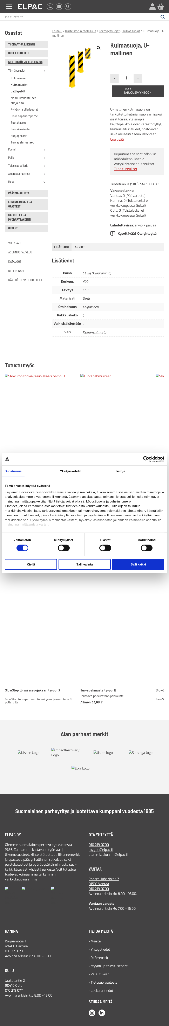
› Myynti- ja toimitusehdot (108, 966)
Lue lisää (117, 139)
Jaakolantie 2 (15, 980)
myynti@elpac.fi (101, 850)
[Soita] (50, 6)
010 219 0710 (14, 951)
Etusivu (57, 31)
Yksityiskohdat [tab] (70, 471)
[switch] (64, 548)
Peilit (11, 157)
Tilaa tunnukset (125, 169)
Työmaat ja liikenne (21, 44)
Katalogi (14, 261)
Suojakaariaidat (21, 129)
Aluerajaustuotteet (19, 173)
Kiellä (31, 564)
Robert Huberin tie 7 (104, 879)
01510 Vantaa (99, 884)
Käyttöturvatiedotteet (25, 280)
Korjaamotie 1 (15, 941)
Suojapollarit (19, 136)
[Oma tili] (152, 6)
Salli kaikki (138, 564)
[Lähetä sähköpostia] (59, 6)
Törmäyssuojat (16, 70)
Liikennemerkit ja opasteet (20, 204)
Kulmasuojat (19, 84)
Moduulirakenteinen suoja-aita (23, 100)
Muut (11, 181)
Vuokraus (15, 243)
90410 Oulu (13, 985)
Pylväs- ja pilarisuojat (24, 109)
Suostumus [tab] (13, 471)
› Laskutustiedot (101, 991)
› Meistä (95, 941)
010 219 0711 (14, 990)
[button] (98, 48)
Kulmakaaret (19, 78)
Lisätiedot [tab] (61, 247)
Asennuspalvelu (20, 252)
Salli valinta (84, 564)
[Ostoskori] (160, 6)
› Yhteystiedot (99, 949)
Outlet (13, 228)
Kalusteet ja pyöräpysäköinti (19, 217)
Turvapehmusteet (22, 142)
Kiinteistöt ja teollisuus (25, 62)
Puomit (12, 149)
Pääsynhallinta (18, 193)
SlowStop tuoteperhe (24, 116)
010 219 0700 (99, 845)
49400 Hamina (16, 946)
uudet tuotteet (19, 53)
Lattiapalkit (18, 91)
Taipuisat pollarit (18, 165)
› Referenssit (98, 958)
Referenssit (17, 271)
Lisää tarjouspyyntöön (137, 91)
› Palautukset (99, 974)
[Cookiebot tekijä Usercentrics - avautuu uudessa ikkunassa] (146, 459)
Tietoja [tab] (120, 471)
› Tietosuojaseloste (103, 982)
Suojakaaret (18, 122)
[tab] (80, 247)
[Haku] (68, 6)
